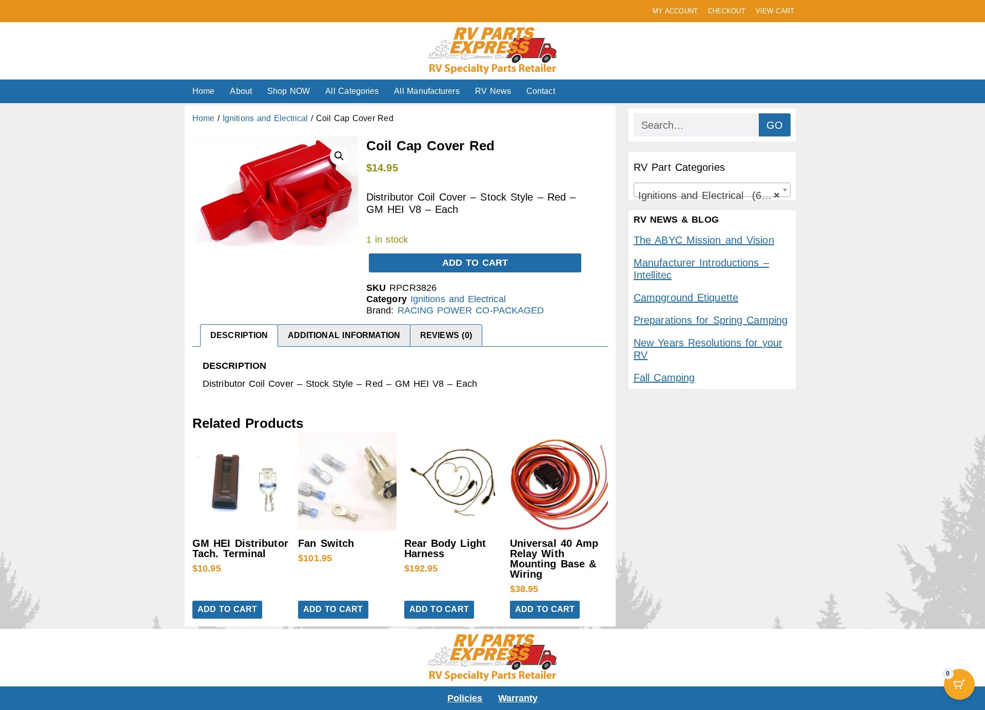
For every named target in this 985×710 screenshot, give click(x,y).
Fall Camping (664, 377)
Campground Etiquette (686, 297)
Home (203, 91)
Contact (540, 91)
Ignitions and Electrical (265, 118)
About (241, 91)
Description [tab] (239, 335)
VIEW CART (775, 11)
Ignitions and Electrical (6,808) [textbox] (711, 195)
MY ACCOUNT (675, 11)
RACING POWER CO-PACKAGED (471, 310)
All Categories (352, 91)
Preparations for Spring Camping (710, 320)
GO (774, 125)
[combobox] (712, 190)
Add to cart (475, 263)
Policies (465, 698)
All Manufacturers (426, 91)
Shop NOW (288, 91)
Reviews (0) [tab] (446, 335)
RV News (493, 91)
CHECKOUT (726, 11)
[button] (339, 156)
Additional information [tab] (344, 335)
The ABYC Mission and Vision (704, 240)
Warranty (518, 698)
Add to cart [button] (227, 609)
